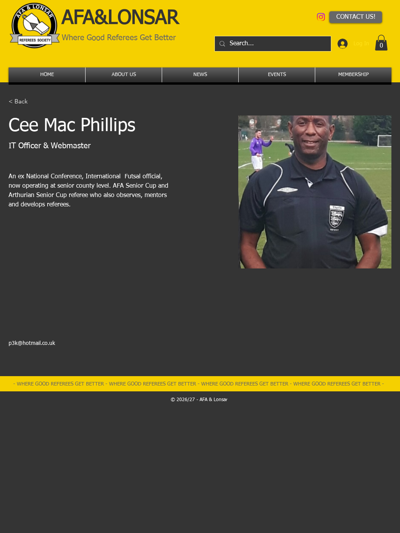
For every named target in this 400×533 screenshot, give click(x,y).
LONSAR (143, 18)
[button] (381, 43)
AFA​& (85, 18)
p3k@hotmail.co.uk (32, 343)
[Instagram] (321, 17)
